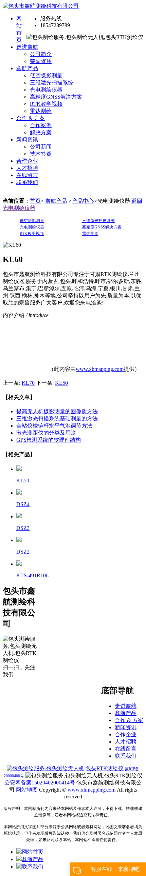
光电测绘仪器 (46, 90)
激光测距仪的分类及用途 (46, 433)
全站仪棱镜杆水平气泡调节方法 (54, 426)
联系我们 (27, 182)
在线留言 (27, 175)
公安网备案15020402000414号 (39, 782)
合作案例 (41, 125)
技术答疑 (41, 154)
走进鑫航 (27, 47)
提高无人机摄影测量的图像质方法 (57, 411)
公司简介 (41, 54)
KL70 (28, 383)
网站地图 (27, 790)
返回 (136, 201)
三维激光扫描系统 (51, 82)
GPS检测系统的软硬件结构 (48, 440)
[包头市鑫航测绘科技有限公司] (41, 6)
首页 (35, 201)
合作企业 (27, 161)
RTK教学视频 (46, 104)
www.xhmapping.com (100, 369)
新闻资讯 (27, 139)
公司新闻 (41, 147)
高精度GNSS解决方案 (56, 97)
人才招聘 (27, 168)
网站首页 (32, 852)
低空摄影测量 (46, 75)
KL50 (61, 383)
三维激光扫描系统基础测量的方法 (57, 418)
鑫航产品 (27, 68)
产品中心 (83, 201)
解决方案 (41, 132)
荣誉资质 (41, 61)
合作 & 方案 (30, 118)
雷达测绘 (41, 111)
